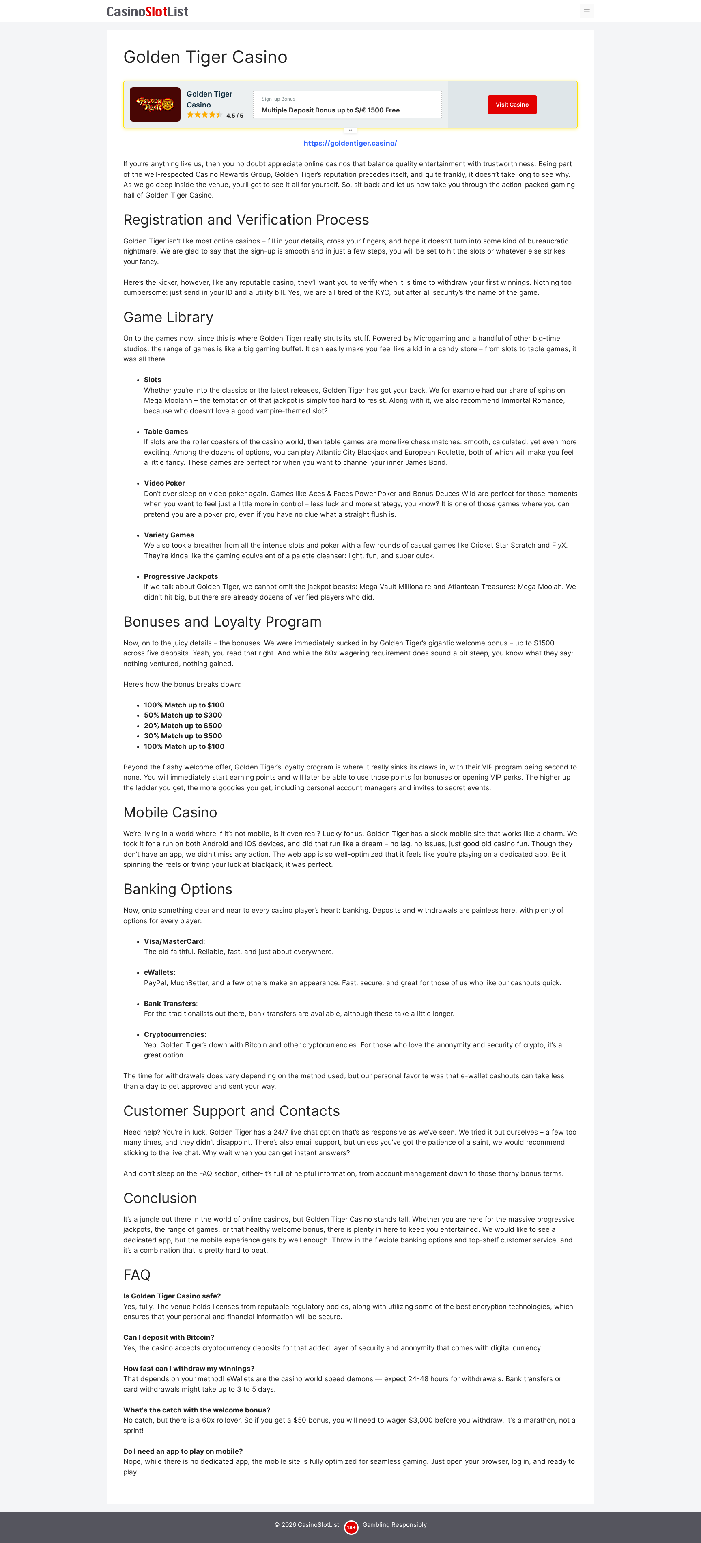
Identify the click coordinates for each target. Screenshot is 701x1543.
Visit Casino (512, 104)
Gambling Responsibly (395, 1524)
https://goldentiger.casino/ (350, 143)
